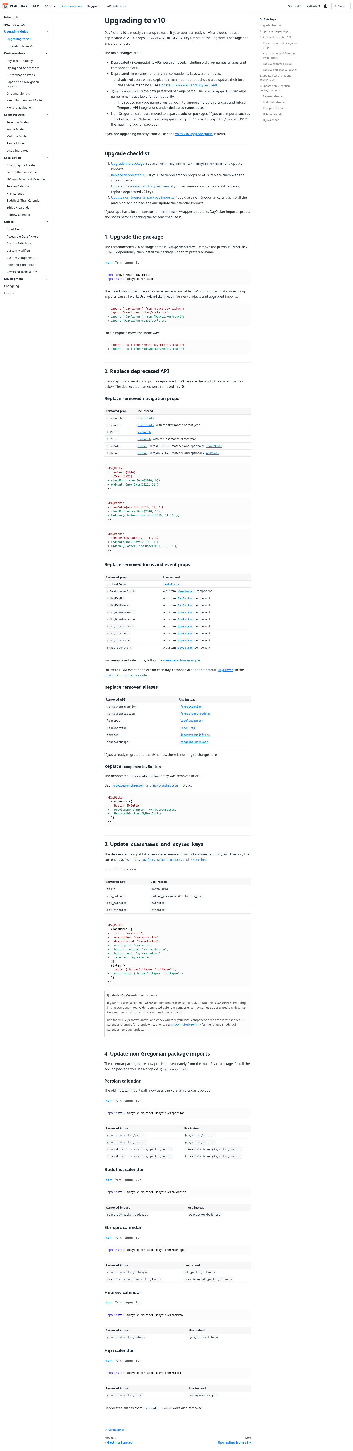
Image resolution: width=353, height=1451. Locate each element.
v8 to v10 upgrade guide (194, 134)
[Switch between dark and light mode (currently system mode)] (325, 6)
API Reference (116, 6)
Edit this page (116, 1430)
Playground (94, 6)
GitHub (312, 6)
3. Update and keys (276, 78)
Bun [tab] (138, 262)
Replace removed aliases (278, 63)
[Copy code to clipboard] (246, 274)
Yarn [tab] (118, 262)
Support (293, 6)
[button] (26, 31)
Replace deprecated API (129, 175)
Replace (280, 69)
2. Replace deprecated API (275, 37)
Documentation (71, 6)
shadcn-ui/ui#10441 (185, 1024)
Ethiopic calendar (273, 108)
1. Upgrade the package (274, 31)
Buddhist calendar (274, 102)
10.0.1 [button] (49, 6)
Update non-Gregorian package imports (142, 197)
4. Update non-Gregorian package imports (275, 88)
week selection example (181, 660)
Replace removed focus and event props (279, 56)
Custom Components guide (125, 675)
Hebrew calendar (273, 114)
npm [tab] (109, 262)
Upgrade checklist (270, 25)
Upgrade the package (127, 163)
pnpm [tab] (128, 262)
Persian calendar (273, 96)
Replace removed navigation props (280, 45)
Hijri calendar (271, 120)
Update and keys (188, 85)
